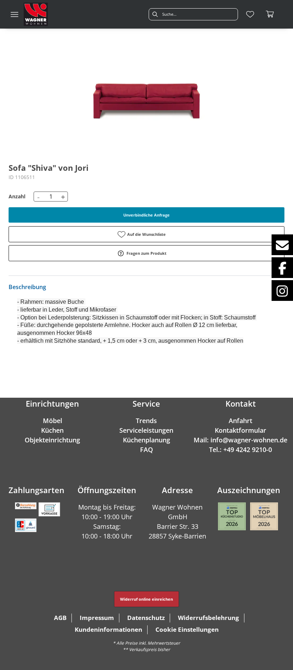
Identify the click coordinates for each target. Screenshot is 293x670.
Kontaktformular (240, 430)
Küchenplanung (146, 440)
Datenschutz (146, 618)
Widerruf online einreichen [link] (146, 599)
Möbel (52, 420)
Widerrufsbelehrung (208, 618)
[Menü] (14, 14)
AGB (60, 618)
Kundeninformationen (108, 629)
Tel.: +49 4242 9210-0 (240, 449)
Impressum (97, 618)
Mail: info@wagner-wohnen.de (240, 440)
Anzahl (17, 196)
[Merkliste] (250, 14)
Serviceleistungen (146, 430)
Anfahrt (240, 420)
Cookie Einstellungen (187, 629)
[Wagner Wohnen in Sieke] (36, 14)
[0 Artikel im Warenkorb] (270, 14)
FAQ (146, 449)
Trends (146, 420)
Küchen (52, 430)
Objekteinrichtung (52, 440)
